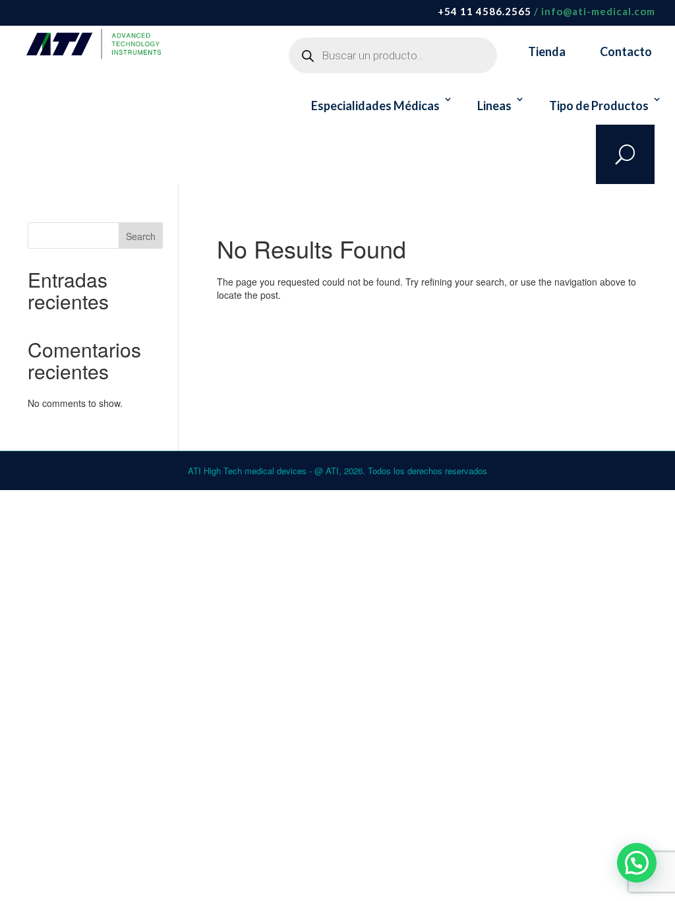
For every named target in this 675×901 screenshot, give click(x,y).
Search (141, 236)
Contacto (626, 51)
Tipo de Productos (599, 105)
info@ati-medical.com (598, 11)
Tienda (547, 51)
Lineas (494, 105)
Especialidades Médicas (375, 105)
